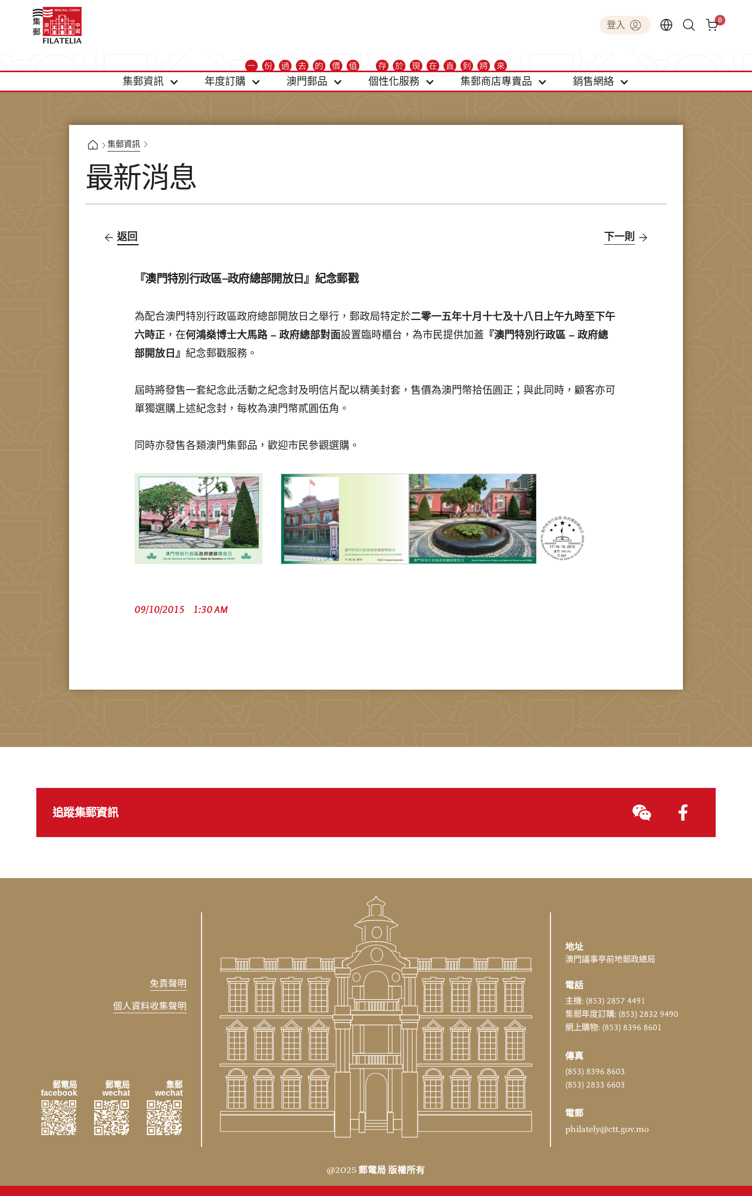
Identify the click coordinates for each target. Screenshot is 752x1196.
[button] (151, 81)
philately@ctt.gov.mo (607, 1129)
